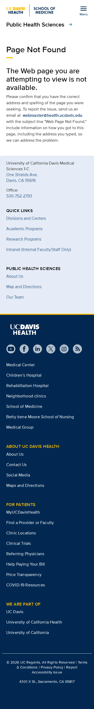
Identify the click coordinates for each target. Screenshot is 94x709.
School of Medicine (24, 406)
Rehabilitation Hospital (27, 386)
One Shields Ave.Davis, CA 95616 (22, 177)
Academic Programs (24, 229)
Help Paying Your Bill (25, 564)
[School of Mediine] (30, 10)
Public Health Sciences (39, 24)
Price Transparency (24, 574)
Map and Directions (24, 287)
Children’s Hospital (24, 375)
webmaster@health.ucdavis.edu (52, 115)
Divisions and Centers (26, 218)
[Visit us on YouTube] (10, 348)
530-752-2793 (19, 196)
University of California (27, 632)
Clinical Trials (18, 543)
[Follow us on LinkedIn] (35, 348)
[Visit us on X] (48, 348)
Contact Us (16, 465)
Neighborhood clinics (26, 396)
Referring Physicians (25, 554)
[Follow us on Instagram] (62, 348)
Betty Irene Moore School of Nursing (40, 417)
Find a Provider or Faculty (30, 523)
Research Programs (23, 239)
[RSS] (75, 348)
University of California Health (34, 622)
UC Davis (14, 612)
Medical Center (20, 365)
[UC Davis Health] (24, 329)
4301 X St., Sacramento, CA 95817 (46, 681)
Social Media (18, 475)
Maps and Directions (25, 485)
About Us (14, 276)
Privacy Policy (52, 667)
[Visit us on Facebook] (22, 348)
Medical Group (19, 427)
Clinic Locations (21, 533)
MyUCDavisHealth (23, 512)
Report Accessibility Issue (54, 670)
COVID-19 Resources (25, 585)
